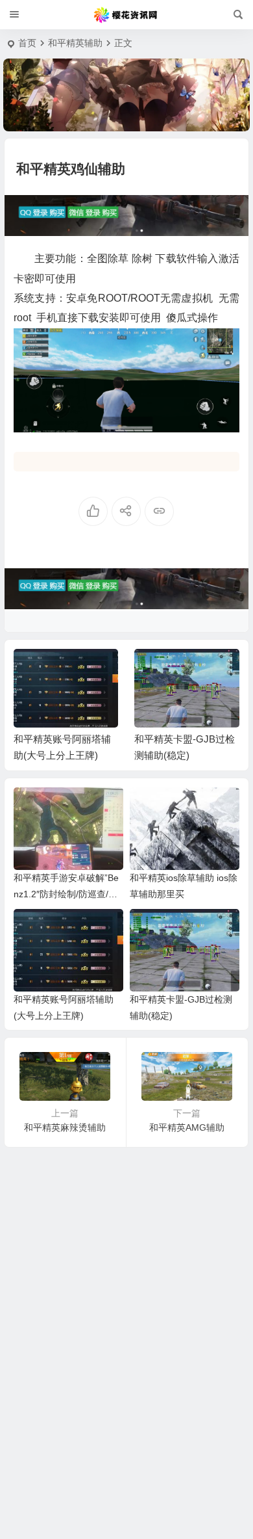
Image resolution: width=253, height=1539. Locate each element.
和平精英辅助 (75, 43)
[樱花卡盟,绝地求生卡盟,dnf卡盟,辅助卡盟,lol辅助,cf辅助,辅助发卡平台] (126, 15)
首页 (27, 43)
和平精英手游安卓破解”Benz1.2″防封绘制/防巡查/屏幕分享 (66, 894)
